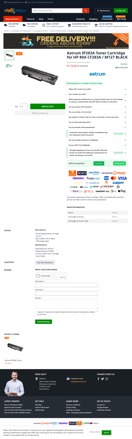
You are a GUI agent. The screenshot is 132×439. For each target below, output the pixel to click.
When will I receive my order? (80, 89)
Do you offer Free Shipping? (79, 145)
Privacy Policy (71, 407)
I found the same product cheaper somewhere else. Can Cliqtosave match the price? (96, 133)
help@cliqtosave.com (15, 2)
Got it (106, 433)
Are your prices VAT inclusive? (80, 107)
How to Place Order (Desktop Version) (18, 410)
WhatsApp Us (119, 163)
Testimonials (39, 410)
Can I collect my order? (77, 94)
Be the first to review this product (78, 62)
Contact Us (99, 163)
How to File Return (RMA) (13, 405)
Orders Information (42, 407)
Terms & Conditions (73, 405)
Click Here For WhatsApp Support (40, 2)
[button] (9, 55)
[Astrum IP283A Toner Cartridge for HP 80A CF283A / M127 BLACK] (16, 347)
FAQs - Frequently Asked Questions (79, 413)
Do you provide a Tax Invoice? (80, 112)
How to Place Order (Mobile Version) (17, 413)
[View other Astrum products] (97, 74)
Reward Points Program (12, 407)
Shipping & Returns (73, 410)
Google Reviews (102, 407)
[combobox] (60, 10)
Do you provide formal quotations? (82, 127)
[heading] (19, 243)
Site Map (38, 405)
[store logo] (15, 11)
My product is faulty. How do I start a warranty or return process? (94, 117)
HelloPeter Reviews (104, 410)
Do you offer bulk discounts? (80, 122)
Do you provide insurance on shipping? (83, 140)
